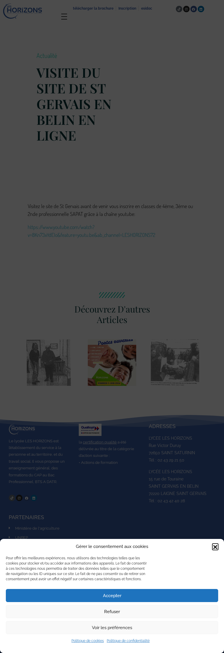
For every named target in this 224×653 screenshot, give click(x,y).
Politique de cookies (87, 641)
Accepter (112, 595)
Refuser (112, 611)
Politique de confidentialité (128, 641)
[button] (215, 546)
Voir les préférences (112, 627)
